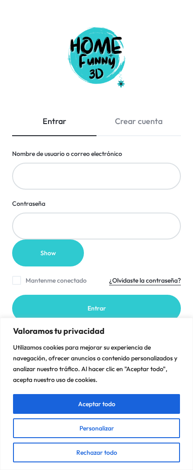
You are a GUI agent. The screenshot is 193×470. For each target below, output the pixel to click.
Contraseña (45, 203)
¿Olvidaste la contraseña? (145, 280)
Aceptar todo (96, 404)
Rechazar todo (96, 452)
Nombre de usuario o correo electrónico (83, 153)
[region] (96, 394)
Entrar (97, 308)
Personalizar (96, 428)
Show (48, 253)
